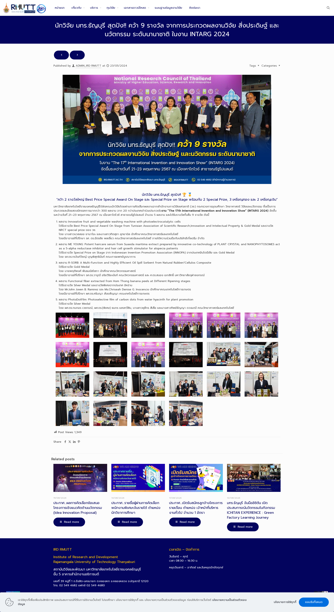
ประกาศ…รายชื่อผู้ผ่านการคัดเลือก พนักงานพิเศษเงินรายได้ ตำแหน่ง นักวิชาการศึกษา (135, 507)
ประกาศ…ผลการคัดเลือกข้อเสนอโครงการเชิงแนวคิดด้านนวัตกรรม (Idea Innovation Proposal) (77, 507)
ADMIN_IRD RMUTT (88, 66)
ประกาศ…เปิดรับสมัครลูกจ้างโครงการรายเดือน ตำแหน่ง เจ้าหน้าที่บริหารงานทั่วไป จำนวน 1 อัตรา (196, 507)
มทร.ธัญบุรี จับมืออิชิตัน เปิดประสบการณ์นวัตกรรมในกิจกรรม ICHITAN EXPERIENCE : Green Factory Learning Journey (251, 510)
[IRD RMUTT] (24, 8)
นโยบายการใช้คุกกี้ (285, 602)
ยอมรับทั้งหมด (314, 602)
